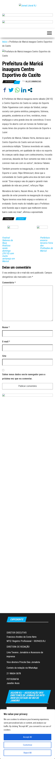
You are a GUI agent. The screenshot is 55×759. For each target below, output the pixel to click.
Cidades (21, 219)
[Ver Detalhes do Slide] (27, 15)
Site (4, 356)
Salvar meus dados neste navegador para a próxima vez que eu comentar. (23, 376)
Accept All (27, 737)
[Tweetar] (11, 90)
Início (4, 41)
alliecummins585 (33, 81)
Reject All (28, 753)
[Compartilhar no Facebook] (4, 90)
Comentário (9, 282)
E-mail (6, 341)
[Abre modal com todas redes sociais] (30, 90)
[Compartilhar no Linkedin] (23, 90)
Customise (27, 745)
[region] (27, 734)
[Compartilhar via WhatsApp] (17, 90)
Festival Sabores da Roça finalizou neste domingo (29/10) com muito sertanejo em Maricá (8, 249)
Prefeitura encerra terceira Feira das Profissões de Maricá (46, 244)
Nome (6, 327)
